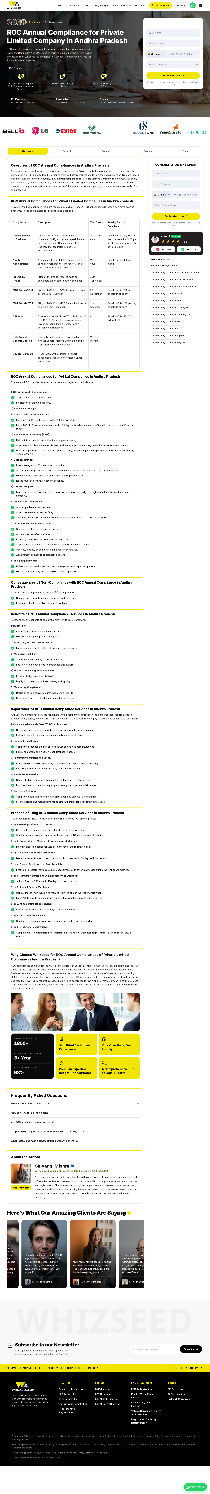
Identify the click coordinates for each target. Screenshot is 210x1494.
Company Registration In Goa (166, 328)
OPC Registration (68, 1399)
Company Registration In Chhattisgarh (170, 314)
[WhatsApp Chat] (176, 1368)
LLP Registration (68, 1394)
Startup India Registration (73, 1404)
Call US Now (165, 249)
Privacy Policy (73, 1368)
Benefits (67, 151)
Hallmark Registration (180, 1399)
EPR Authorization (141, 1389)
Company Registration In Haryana (168, 342)
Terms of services (53, 1368)
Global (138, 5)
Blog (37, 1368)
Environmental (121, 5)
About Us (11, 1368)
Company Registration (71, 1389)
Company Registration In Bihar (166, 300)
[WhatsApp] (193, 5)
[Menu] (200, 5)
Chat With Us (190, 249)
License (73, 5)
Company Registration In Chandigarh (169, 307)
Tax (86, 5)
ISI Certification (176, 1394)
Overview (27, 151)
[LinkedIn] (196, 1368)
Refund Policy (91, 1368)
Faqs (185, 151)
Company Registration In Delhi (166, 321)
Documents (108, 151)
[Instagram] (202, 1368)
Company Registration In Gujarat (167, 335)
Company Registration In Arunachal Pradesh (173, 286)
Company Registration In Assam (167, 293)
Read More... (32, 1405)
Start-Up (57, 5)
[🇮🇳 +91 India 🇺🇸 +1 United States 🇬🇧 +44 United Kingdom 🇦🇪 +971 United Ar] (155, 54)
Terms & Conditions (66, 1452)
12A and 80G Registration (164, 265)
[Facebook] (181, 1368)
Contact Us (25, 1368)
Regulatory (100, 5)
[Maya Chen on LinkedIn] (72, 1166)
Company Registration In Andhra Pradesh (172, 279)
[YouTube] (191, 1368)
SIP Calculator (176, 1389)
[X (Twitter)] (186, 1368)
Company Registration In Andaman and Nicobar (175, 272)
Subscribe (189, 1349)
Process (148, 151)
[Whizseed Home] (15, 5)
